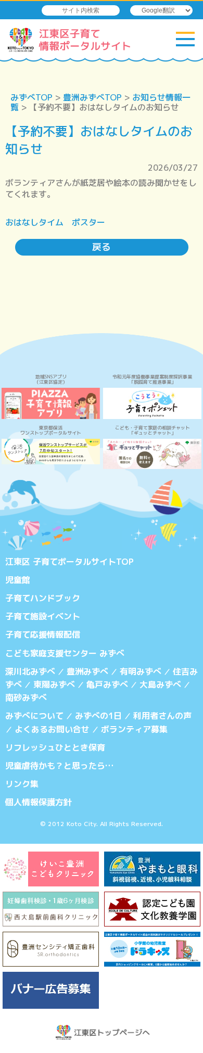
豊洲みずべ (87, 671)
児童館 (17, 580)
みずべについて (34, 715)
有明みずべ (140, 671)
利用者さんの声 (162, 715)
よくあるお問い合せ (52, 729)
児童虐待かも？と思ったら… (59, 765)
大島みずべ (160, 684)
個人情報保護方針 (38, 802)
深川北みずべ (30, 671)
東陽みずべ (54, 684)
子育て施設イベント (42, 616)
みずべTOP (31, 97)
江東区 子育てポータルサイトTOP (69, 561)
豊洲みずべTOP (92, 97)
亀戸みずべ (107, 684)
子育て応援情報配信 (42, 634)
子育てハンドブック (42, 598)
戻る (101, 246)
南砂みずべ (26, 697)
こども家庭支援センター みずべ (64, 653)
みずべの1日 (98, 715)
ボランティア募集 (134, 729)
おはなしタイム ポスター (55, 222)
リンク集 (22, 784)
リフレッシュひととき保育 (55, 747)
